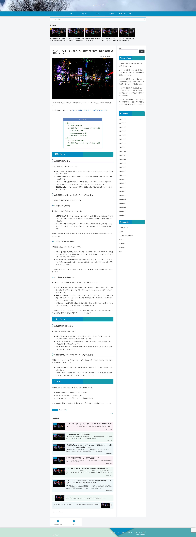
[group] (58, 35)
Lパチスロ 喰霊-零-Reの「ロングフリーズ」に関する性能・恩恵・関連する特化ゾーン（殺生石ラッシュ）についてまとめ (131, 103)
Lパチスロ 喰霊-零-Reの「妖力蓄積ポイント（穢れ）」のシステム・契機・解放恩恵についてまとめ (131, 72)
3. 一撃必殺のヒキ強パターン (79, 135)
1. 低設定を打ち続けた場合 (77, 140)
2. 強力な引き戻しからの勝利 (79, 133)
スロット (56, 409)
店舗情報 (130, 532)
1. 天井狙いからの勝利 (77, 130)
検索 (120, 48)
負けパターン (70, 138)
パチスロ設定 (63, 409)
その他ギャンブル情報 (139, 532)
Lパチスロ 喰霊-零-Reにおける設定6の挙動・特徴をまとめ (131, 65)
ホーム (113, 532)
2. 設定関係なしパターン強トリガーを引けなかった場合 (85, 143)
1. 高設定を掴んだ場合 (76, 125)
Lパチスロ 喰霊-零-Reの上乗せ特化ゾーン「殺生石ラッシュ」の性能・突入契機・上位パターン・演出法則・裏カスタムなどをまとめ (131, 91)
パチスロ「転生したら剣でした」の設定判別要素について (89, 110)
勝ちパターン (70, 123)
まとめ (68, 145)
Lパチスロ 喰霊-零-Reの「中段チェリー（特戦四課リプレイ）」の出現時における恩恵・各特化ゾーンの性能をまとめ (131, 81)
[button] (144, 19)
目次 (80, 119)
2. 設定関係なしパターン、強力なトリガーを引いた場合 (85, 128)
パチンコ (118, 532)
